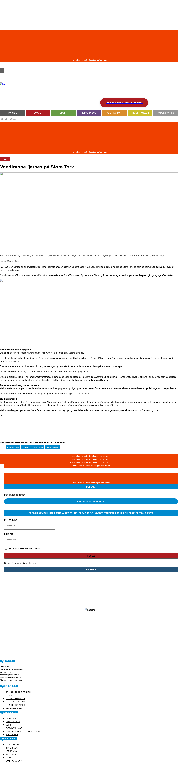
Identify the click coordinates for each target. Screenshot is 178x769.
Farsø (25, 447)
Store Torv (37, 447)
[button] (2, 65)
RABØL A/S (80, 767)
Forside (3, 119)
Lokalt (13, 119)
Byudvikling (13, 447)
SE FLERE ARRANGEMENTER (91, 501)
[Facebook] (2, 70)
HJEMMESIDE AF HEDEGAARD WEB (100, 767)
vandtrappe (52, 447)
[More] (103, 425)
